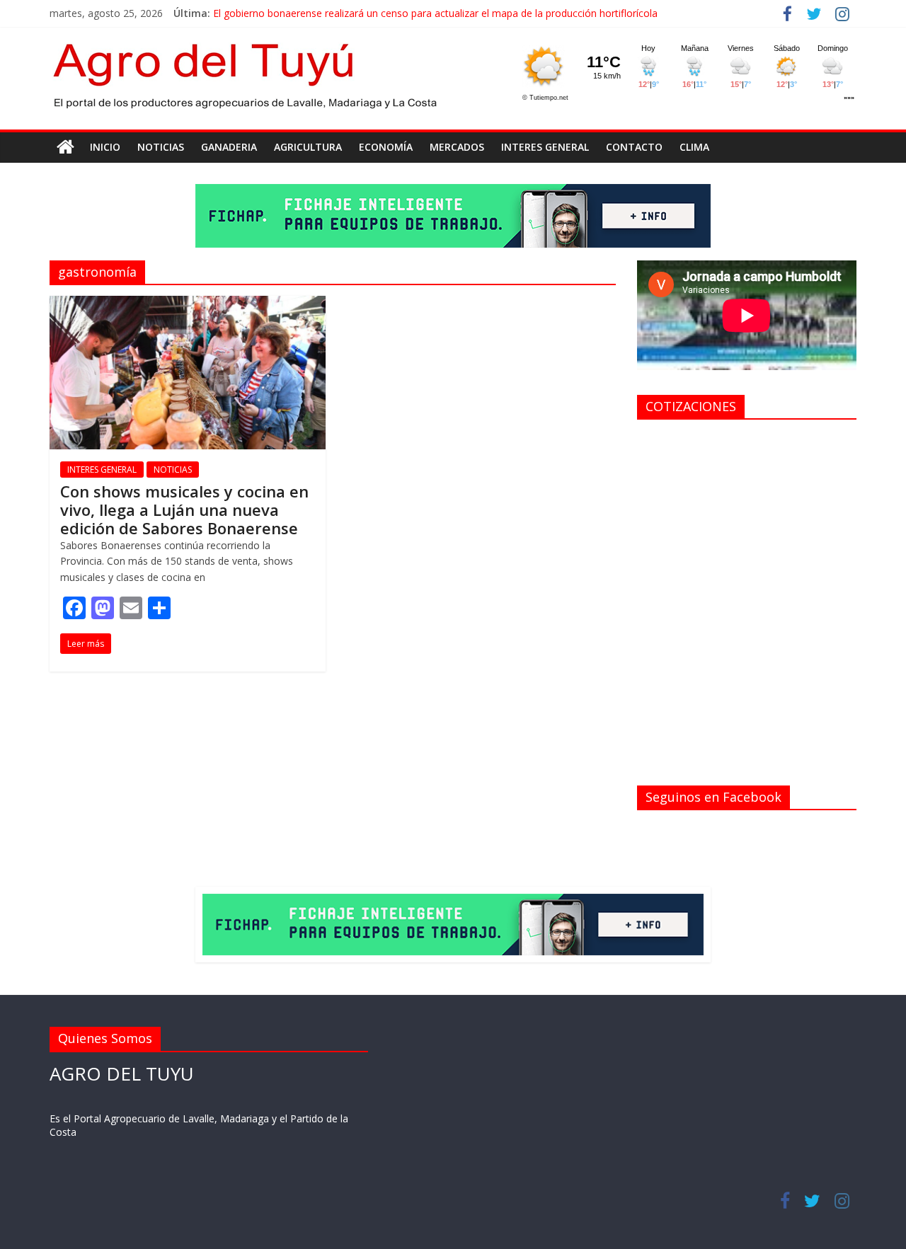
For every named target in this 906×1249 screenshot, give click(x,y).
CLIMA (694, 147)
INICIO (105, 147)
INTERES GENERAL (545, 147)
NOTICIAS (160, 147)
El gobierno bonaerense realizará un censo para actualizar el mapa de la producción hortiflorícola (435, 13)
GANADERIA (229, 147)
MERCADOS (457, 147)
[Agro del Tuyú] (65, 147)
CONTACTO (634, 147)
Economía (386, 147)
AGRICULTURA (308, 147)
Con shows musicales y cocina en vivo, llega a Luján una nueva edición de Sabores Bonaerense (184, 509)
